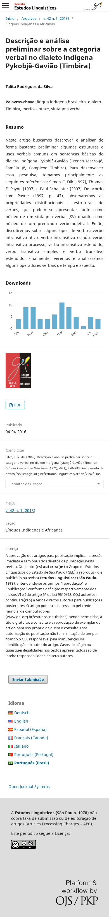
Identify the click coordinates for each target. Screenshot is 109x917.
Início (10, 18)
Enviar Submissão (28, 679)
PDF (17, 405)
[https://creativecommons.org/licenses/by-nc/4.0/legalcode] (23, 847)
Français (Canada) (31, 737)
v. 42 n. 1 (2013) (56, 18)
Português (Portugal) (33, 754)
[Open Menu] (5, 5)
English (21, 721)
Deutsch (22, 712)
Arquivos (29, 18)
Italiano (21, 746)
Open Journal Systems (29, 786)
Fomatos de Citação (26, 483)
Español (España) (30, 729)
